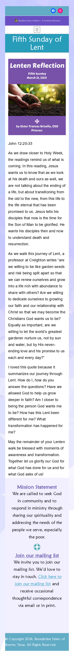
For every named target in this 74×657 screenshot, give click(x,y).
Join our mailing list (37, 555)
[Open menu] (37, 30)
